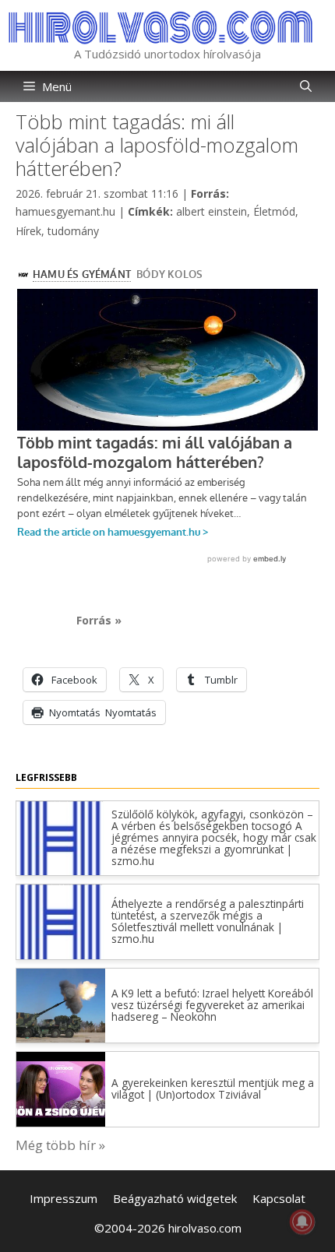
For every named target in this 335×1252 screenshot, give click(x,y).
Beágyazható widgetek (175, 1198)
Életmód (274, 211)
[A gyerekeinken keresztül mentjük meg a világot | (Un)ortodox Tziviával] (60, 1122)
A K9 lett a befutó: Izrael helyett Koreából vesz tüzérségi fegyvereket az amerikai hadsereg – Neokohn (212, 1005)
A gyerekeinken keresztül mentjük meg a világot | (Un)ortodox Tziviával (212, 1088)
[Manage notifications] (302, 1221)
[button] (305, 86)
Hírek (28, 230)
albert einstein (211, 211)
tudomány (73, 230)
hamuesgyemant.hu (65, 211)
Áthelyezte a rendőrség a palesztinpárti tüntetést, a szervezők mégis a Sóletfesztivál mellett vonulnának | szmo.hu (207, 921)
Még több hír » (60, 1145)
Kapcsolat (278, 1198)
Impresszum (63, 1198)
